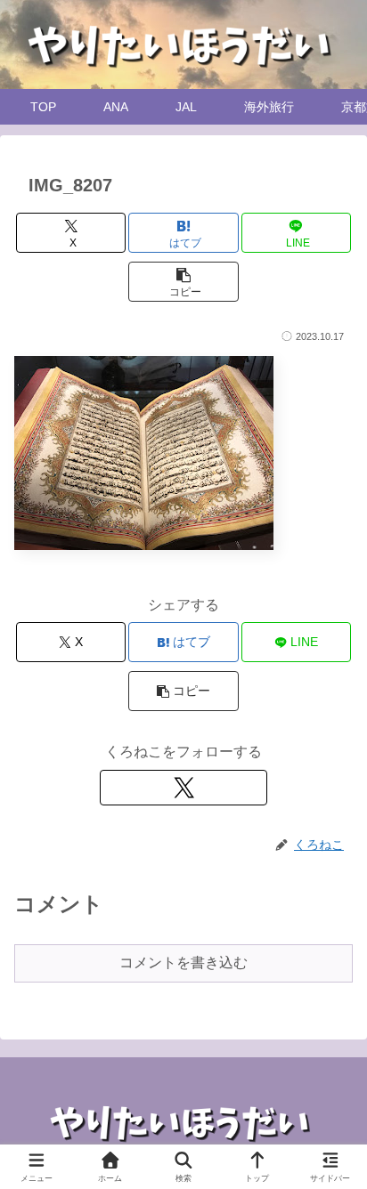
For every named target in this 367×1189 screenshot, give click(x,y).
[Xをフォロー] (183, 787)
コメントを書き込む (183, 962)
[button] (183, 282)
